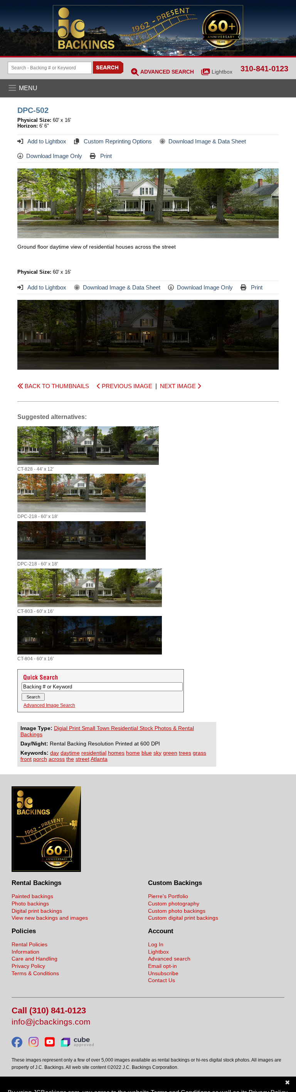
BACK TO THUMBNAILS (56, 386)
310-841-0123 (264, 68)
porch (40, 759)
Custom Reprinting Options (117, 141)
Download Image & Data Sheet (207, 141)
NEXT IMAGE (178, 386)
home (133, 753)
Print (105, 156)
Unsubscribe (163, 973)
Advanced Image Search (49, 705)
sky (157, 753)
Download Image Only (54, 156)
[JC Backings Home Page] (46, 870)
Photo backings (30, 903)
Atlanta (99, 759)
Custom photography (173, 903)
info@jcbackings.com (51, 1022)
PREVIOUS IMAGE (126, 386)
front (26, 759)
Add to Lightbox (46, 141)
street (82, 759)
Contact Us (161, 980)
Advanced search (169, 959)
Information (25, 952)
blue (146, 753)
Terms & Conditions (35, 973)
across (57, 759)
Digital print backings (37, 911)
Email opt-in (162, 966)
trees (185, 753)
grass (199, 753)
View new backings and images (50, 918)
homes (116, 753)
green (170, 753)
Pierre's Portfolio (168, 896)
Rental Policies (29, 944)
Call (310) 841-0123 (49, 1011)
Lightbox (222, 72)
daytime (70, 753)
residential (93, 753)
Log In (155, 944)
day (54, 753)
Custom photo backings (176, 911)
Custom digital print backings (183, 918)
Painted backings (32, 896)
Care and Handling (34, 959)
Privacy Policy (28, 966)
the (70, 759)
